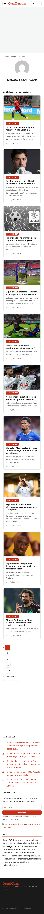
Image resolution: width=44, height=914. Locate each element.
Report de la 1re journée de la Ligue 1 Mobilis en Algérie (21, 239)
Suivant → (11, 676)
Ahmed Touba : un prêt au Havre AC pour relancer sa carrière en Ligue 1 (19, 623)
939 (8, 670)
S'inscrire (22, 813)
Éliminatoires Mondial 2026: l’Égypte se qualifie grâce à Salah (23, 773)
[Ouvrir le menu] (4, 3)
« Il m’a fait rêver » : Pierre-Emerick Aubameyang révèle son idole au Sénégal (23, 782)
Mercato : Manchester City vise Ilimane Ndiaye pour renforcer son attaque (21, 450)
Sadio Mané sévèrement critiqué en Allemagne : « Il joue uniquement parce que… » (23, 745)
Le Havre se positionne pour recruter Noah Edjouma (20, 128)
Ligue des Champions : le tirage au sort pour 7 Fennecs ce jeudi (21, 293)
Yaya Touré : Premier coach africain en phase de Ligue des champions (21, 507)
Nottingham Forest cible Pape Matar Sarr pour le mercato (21, 398)
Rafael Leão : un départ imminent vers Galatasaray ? (20, 347)
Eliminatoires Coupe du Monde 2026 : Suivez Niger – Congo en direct (24, 755)
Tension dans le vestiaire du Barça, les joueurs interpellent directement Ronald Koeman (23, 764)
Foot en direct (12, 123)
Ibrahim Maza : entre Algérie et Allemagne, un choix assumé (22, 182)
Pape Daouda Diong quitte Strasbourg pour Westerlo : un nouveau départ (21, 566)
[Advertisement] (22, 30)
